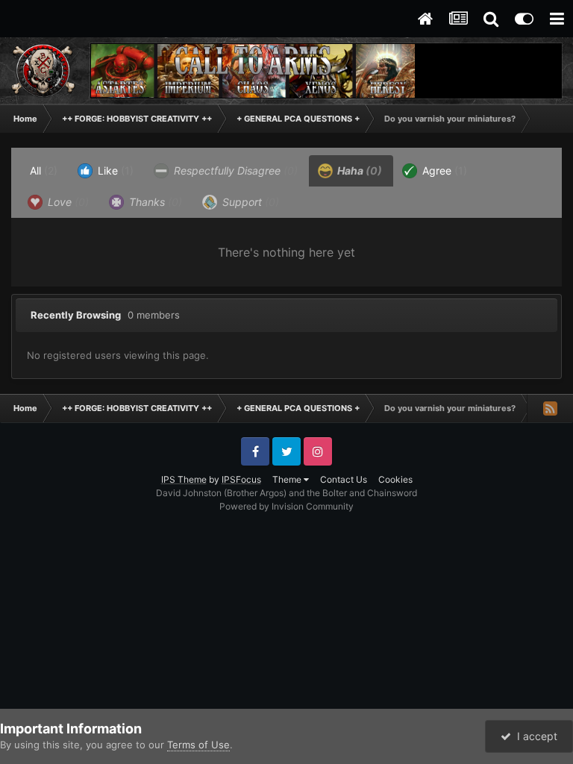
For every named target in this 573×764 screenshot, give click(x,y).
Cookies (395, 479)
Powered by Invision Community (286, 506)
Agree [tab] (443, 170)
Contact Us (343, 479)
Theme (288, 479)
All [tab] (43, 170)
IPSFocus (241, 479)
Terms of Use (198, 745)
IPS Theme (184, 479)
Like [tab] (114, 170)
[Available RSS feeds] (550, 408)
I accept (534, 736)
